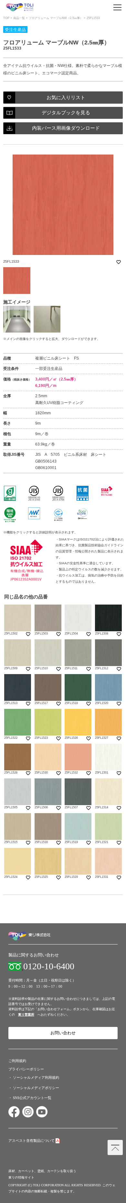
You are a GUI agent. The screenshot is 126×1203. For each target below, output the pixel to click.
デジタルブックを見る (66, 112)
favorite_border (118, 262)
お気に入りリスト (66, 97)
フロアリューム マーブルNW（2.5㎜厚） (56, 18)
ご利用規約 (17, 1061)
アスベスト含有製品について (31, 1140)
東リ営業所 (26, 1014)
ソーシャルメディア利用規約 (36, 1077)
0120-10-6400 (48, 966)
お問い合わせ (63, 1032)
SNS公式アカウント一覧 (32, 1098)
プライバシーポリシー (26, 1069)
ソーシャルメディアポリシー (36, 1088)
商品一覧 (19, 18)
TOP (6, 18)
